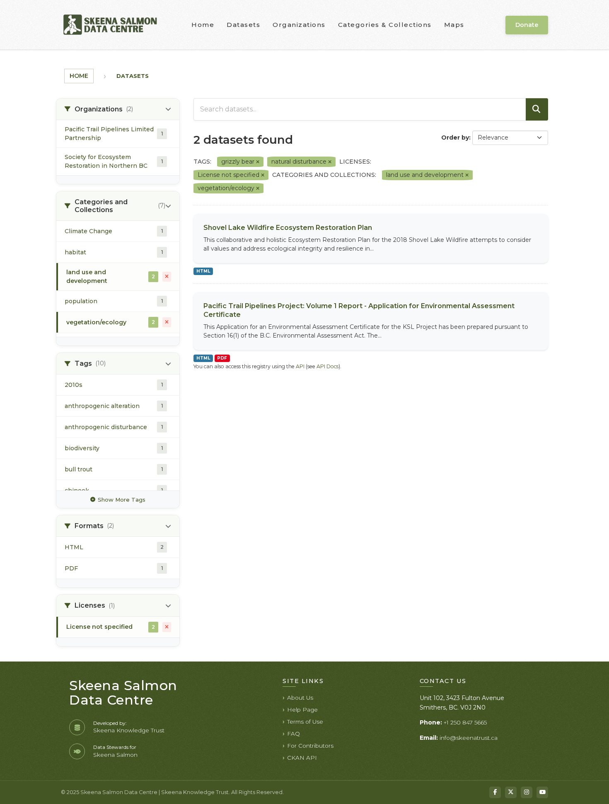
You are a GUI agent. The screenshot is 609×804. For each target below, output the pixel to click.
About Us (300, 697)
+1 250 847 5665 (465, 722)
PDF (222, 358)
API (300, 366)
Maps (454, 25)
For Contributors (310, 745)
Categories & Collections (385, 25)
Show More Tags (121, 499)
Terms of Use (305, 721)
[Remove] (257, 162)
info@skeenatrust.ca (469, 737)
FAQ (293, 733)
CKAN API (302, 757)
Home (202, 25)
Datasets (243, 25)
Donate (526, 25)
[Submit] (537, 109)
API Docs (327, 366)
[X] (511, 792)
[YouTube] (542, 792)
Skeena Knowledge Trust (128, 730)
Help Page (302, 709)
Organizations (299, 25)
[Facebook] (495, 792)
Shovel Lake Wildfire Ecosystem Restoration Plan (287, 228)
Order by (455, 137)
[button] (117, 109)
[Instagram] (526, 792)
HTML (203, 271)
